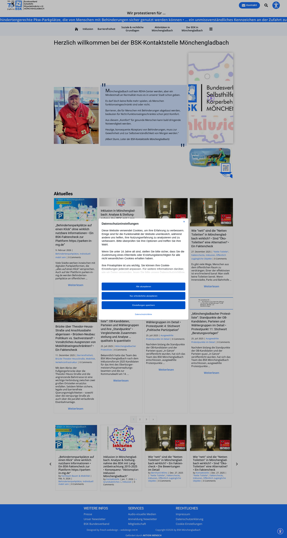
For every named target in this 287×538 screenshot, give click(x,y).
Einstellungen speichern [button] (143, 305)
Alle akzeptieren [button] (143, 286)
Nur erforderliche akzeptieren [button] (143, 296)
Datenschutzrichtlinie (143, 314)
